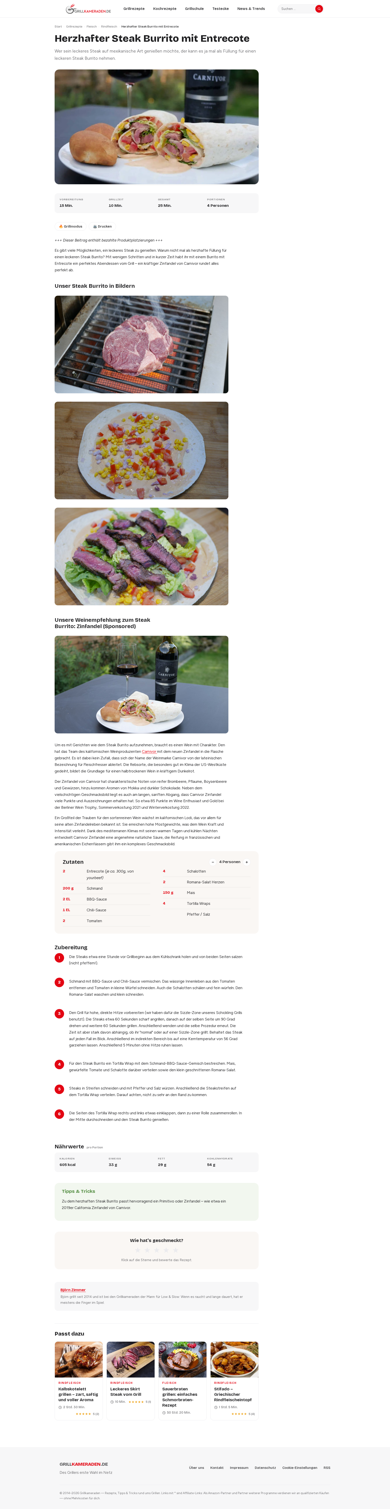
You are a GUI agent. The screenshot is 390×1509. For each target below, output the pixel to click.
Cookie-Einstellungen (299, 1468)
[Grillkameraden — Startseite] (88, 9)
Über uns (196, 1468)
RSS (327, 1468)
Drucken (102, 226)
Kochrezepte (164, 9)
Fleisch (92, 26)
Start (58, 26)
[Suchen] (319, 9)
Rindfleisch (109, 26)
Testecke (220, 9)
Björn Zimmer (73, 1290)
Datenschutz (265, 1468)
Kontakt (217, 1468)
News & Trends (251, 9)
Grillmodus (70, 226)
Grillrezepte (134, 9)
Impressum (239, 1468)
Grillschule (194, 9)
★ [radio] (137, 1250)
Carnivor (149, 751)
